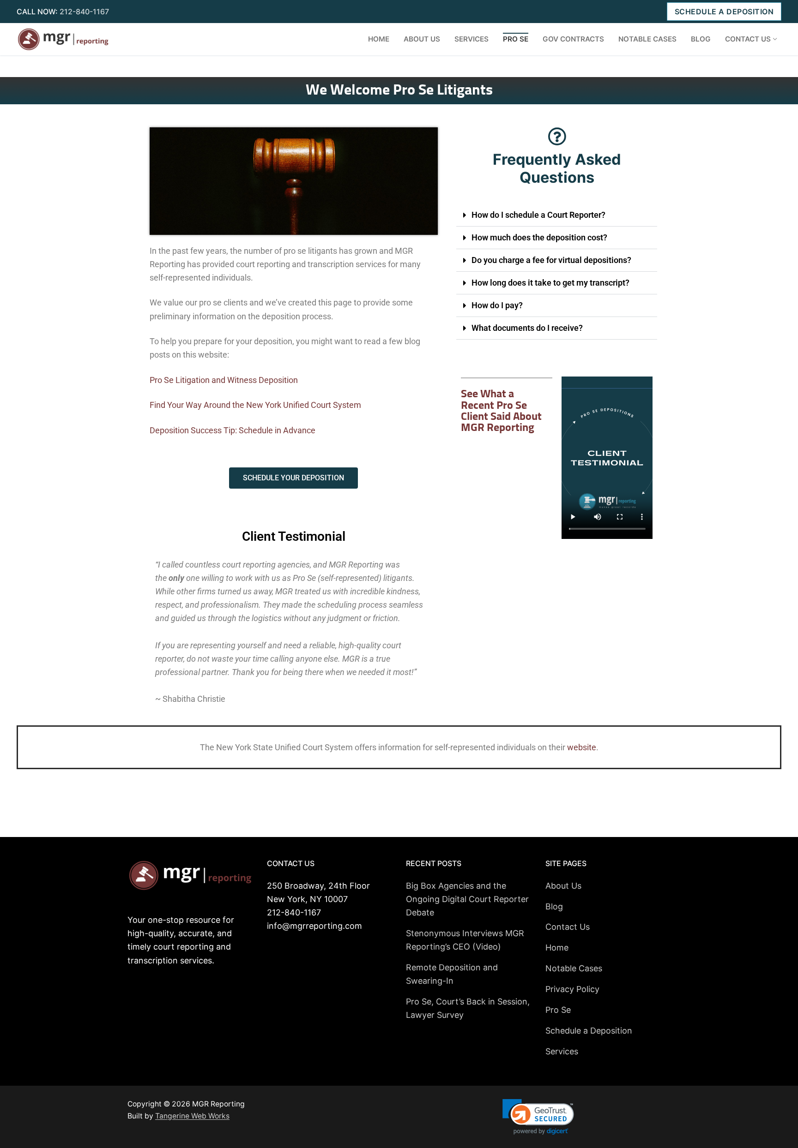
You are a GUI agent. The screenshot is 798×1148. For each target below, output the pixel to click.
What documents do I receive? (527, 328)
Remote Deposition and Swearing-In (452, 974)
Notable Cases (573, 968)
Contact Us (567, 927)
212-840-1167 (84, 11)
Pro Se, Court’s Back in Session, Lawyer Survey (468, 1008)
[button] (557, 215)
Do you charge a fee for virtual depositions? (551, 260)
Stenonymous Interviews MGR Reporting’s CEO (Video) (465, 939)
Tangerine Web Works (192, 1116)
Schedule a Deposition (724, 11)
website (581, 747)
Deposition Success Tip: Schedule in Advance (232, 430)
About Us (563, 886)
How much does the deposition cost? (539, 237)
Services (561, 1051)
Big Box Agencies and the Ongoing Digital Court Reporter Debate (467, 899)
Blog (554, 906)
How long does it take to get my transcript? (550, 282)
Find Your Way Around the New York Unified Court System (255, 405)
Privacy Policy (572, 989)
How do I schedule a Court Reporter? (538, 215)
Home (556, 947)
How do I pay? (497, 305)
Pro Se (558, 1010)
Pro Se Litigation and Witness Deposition (224, 380)
